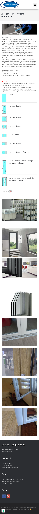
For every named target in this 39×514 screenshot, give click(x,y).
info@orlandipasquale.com (10, 467)
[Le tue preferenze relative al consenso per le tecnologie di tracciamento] (3, 510)
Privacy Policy (25, 509)
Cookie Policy (16, 509)
